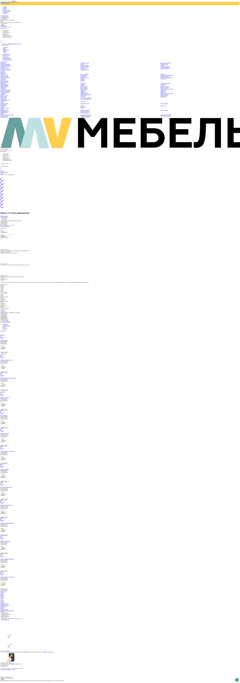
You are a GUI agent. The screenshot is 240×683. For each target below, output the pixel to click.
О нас (1, 599)
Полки (1, 94)
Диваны (2, 74)
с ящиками (2, 311)
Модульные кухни (84, 66)
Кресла (2, 79)
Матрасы (162, 74)
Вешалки (82, 101)
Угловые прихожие (5, 66)
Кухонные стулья (164, 86)
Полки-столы (3, 96)
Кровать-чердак (164, 95)
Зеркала (2, 101)
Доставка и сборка (7, 11)
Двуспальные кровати (165, 115)
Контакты (2, 607)
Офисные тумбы (84, 93)
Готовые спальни (84, 69)
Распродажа (5, 47)
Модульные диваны (5, 77)
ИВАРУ (6, 217)
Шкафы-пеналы (4, 85)
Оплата (4, 9)
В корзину (3, 235)
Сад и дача (5, 56)
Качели (2, 72)
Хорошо (2, 679)
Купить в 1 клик (4, 237)
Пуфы (81, 78)
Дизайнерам (5, 12)
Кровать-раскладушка (85, 114)
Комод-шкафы (84, 88)
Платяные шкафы (84, 111)
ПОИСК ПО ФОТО (4, 3)
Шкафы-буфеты (4, 84)
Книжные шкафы (84, 112)
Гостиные (2, 67)
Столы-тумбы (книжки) (85, 99)
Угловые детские (164, 68)
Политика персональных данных (7, 669)
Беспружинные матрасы (166, 77)
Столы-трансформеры (165, 83)
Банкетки (82, 79)
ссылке (45, 652)
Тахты (81, 81)
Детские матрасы (164, 76)
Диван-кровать (4, 76)
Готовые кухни (84, 65)
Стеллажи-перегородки (5, 90)
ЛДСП (1, 297)
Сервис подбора (6, 10)
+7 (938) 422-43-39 (4, 16)
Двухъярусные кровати (85, 115)
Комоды (82, 85)
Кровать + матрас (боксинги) (166, 93)
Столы (81, 96)
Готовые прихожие (5, 64)
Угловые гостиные (84, 63)
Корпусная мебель (7, 58)
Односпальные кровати (165, 114)
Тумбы (81, 91)
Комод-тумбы (83, 86)
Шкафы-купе (4, 86)
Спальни (82, 68)
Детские (162, 65)
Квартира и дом (6, 55)
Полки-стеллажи (4, 95)
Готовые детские (164, 66)
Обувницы (83, 92)
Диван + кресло (4, 75)
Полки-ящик (3, 97)
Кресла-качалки (84, 74)
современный (6, 321)
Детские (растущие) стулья (166, 88)
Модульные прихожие (5, 65)
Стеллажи (2, 88)
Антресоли (82, 83)
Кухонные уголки (84, 77)
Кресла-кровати (4, 81)
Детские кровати (84, 117)
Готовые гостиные (4, 68)
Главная (2, 171)
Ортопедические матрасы (166, 75)
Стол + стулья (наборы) (85, 97)
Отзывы (4, 6)
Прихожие (2, 63)
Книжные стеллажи (5, 91)
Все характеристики (4, 226)
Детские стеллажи (4, 92)
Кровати (5, 51)
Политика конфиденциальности (7, 610)
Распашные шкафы (84, 110)
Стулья (161, 85)
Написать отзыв (3, 216)
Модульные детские (165, 67)
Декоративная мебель (7, 59)
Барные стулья (164, 87)
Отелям (4, 13)
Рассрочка (5, 7)
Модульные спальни (165, 63)
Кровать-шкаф (164, 94)
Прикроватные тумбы (85, 94)
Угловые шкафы (163, 110)
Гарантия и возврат (4, 605)
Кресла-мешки (83, 75)
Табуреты (162, 91)
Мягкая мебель (6, 49)
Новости (2, 608)
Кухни (4, 48)
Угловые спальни (164, 64)
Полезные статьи (4, 609)
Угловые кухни (84, 67)
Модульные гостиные (5, 69)
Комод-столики (84, 87)
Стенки (82, 84)
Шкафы (4, 50)
